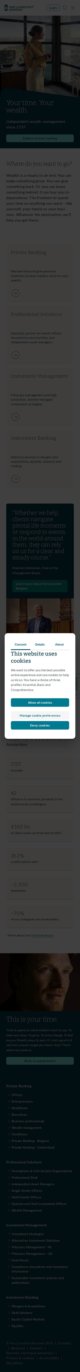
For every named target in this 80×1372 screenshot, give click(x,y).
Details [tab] (40, 644)
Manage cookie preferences (40, 715)
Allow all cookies (40, 702)
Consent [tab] (20, 644)
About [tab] (59, 644)
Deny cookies (40, 725)
